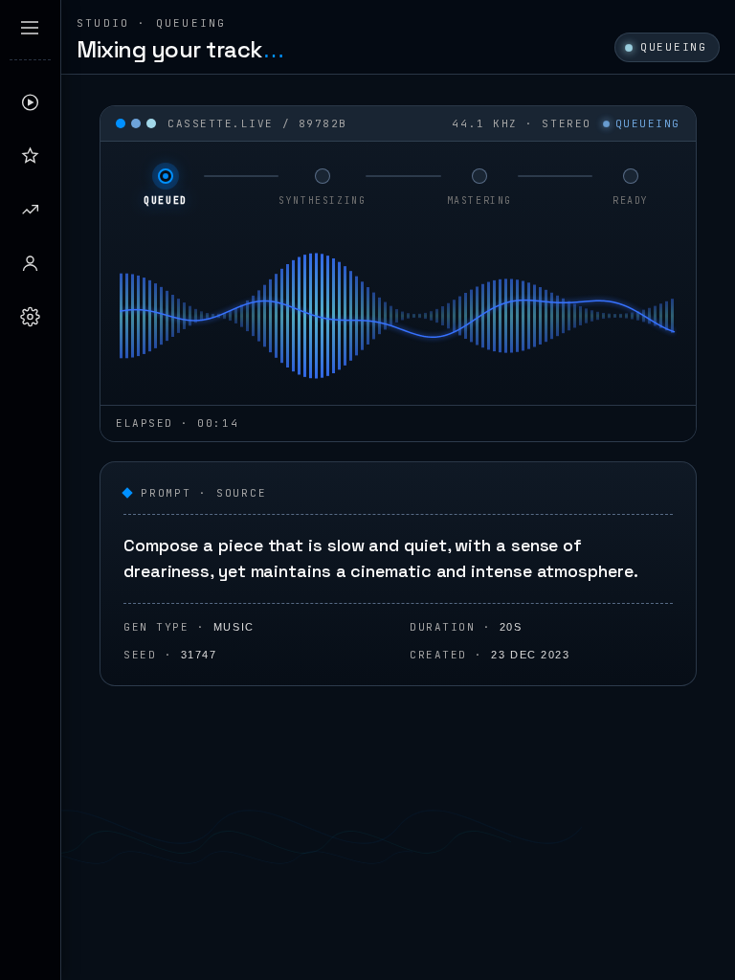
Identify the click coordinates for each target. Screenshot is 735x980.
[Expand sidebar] (29, 27)
